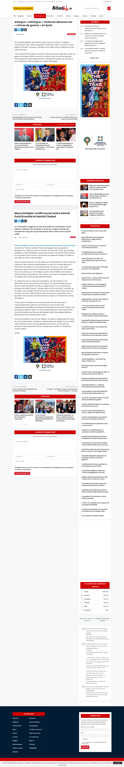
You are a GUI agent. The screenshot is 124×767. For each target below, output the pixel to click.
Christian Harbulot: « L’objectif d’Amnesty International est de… (94, 386)
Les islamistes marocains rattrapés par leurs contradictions (95, 268)
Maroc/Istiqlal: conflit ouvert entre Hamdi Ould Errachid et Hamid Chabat (27, 118)
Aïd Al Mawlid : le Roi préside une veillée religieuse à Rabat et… (97, 213)
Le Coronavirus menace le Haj (92, 516)
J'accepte (117, 763)
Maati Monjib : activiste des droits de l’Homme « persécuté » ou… (95, 300)
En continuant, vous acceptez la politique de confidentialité (93, 743)
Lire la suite (62, 765)
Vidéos (84, 16)
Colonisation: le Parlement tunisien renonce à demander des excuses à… (95, 444)
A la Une (38, 128)
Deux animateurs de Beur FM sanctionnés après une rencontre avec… (94, 260)
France (29, 16)
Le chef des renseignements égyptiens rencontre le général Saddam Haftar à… (95, 43)
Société (59, 16)
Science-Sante (18, 748)
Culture (68, 16)
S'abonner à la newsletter (23, 8)
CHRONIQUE (33, 748)
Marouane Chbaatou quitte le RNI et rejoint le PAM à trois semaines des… (99, 187)
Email (82, 733)
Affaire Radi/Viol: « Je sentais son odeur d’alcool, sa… (94, 360)
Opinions (15, 752)
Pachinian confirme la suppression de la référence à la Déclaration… (95, 28)
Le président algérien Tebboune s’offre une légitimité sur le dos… (94, 471)
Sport (101, 16)
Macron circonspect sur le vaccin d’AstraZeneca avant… (94, 247)
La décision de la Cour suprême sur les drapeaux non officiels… (94, 465)
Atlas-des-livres (34, 733)
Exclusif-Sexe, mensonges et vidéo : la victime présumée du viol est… (95, 373)
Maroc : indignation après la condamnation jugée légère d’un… (98, 204)
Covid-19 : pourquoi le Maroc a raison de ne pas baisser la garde (95, 399)
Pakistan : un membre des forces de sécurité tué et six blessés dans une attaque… (95, 36)
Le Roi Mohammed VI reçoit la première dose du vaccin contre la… (95, 253)
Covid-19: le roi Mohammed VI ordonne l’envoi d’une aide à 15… (93, 431)
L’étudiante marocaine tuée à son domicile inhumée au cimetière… (94, 484)
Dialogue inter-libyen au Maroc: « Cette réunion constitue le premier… (95, 315)
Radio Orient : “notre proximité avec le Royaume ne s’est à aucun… (95, 279)
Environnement (50, 1)
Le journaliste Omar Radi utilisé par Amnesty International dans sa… (94, 392)
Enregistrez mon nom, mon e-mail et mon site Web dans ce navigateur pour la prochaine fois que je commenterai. (44, 197)
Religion (76, 16)
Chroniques (30, 1)
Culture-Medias (34, 722)
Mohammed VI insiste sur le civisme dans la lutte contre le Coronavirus (95, 347)
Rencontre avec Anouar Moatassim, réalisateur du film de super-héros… (95, 334)
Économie (50, 16)
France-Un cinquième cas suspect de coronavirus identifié (95, 504)
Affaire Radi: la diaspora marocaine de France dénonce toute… (95, 341)
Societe (15, 737)
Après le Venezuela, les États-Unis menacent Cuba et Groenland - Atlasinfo (96, 673)
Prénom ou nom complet (87, 727)
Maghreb (21, 16)
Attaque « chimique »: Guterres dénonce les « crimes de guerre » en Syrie (62, 390)
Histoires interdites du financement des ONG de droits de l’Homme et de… (95, 379)
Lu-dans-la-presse (35, 729)
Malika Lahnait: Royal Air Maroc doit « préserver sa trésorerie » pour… (95, 478)
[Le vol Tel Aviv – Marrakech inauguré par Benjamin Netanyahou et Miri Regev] (45, 406)
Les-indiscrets (34, 737)
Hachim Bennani (91, 687)
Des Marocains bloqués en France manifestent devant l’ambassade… (95, 437)
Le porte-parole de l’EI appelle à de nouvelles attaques (25, 390)
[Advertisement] (95, 549)
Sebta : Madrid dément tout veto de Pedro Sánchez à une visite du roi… (99, 196)
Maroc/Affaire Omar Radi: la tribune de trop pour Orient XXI (95, 353)
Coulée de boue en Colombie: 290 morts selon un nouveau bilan (64, 118)
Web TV (31, 740)
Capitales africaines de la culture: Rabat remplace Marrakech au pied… (95, 491)
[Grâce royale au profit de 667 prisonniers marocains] (24, 406)
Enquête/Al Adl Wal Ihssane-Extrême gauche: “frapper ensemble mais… (95, 321)
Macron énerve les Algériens (92, 273)
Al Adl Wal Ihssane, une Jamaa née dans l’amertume (94, 328)
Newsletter (59, 1)
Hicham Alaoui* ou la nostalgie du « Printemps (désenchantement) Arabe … (94, 286)
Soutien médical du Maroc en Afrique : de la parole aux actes (95, 405)
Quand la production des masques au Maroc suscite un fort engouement (95, 450)
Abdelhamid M (90, 644)
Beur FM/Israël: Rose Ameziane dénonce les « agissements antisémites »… (93, 239)
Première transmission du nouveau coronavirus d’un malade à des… (94, 510)
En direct (15, 718)
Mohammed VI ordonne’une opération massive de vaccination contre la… (96, 294)
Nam (87, 629)
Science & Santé (40, 1)
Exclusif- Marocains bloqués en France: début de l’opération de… (94, 412)
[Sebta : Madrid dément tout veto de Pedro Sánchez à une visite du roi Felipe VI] (24, 134)
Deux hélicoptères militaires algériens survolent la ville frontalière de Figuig (97, 631)
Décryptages (21, 1)
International (39, 16)
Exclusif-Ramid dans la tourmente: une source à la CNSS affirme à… (94, 418)
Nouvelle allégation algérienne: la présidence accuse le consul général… (94, 458)
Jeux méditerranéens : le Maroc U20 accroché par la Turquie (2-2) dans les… (95, 51)
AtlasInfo (85, 739)
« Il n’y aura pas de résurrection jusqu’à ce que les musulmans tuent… (93, 307)
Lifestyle (93, 16)
